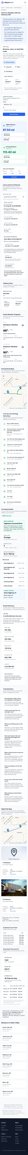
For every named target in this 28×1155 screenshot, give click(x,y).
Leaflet (12, 408)
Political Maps (18, 1127)
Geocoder (4, 1139)
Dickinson (7, 899)
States (2, 1127)
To (3, 107)
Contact (17, 1143)
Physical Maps (19, 1125)
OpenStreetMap (18, 408)
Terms (16, 1139)
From (4, 101)
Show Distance (14, 114)
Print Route (9, 71)
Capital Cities (4, 1130)
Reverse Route (10, 62)
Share (18, 67)
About (16, 1136)
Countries (3, 1125)
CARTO (24, 408)
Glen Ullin (6, 293)
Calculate (14, 177)
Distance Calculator (6, 1136)
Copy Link (8, 67)
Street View (4, 1141)
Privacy (17, 1141)
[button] (20, 387)
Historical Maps (19, 1130)
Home (2, 7)
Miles (19, 171)
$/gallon (5, 171)
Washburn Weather (10, 325)
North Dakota (17, 7)
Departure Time (7, 194)
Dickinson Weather (10, 347)
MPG (11, 171)
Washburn (3, 9)
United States (9, 7)
